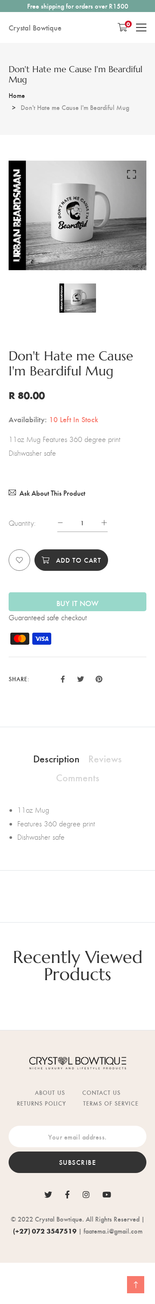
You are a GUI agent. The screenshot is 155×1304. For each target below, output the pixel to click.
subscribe (77, 1162)
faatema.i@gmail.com (113, 1230)
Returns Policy (41, 1103)
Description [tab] (56, 758)
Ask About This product (52, 493)
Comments (77, 777)
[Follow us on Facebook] (62, 677)
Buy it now (77, 602)
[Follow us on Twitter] (80, 677)
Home (17, 95)
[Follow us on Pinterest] (99, 677)
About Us (50, 1092)
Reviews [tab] (105, 758)
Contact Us (101, 1092)
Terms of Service (111, 1103)
